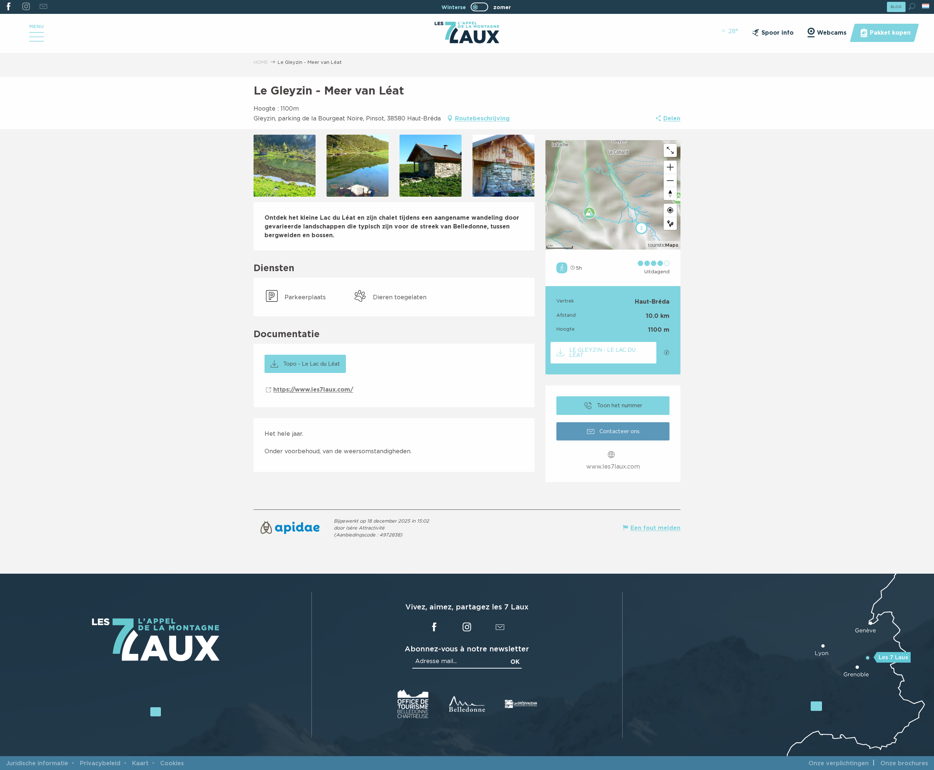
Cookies (172, 763)
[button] (912, 6)
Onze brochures (904, 763)
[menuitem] (467, 33)
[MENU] (36, 39)
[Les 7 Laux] (156, 659)
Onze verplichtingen (838, 763)
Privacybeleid (100, 763)
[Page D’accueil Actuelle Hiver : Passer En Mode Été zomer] (479, 7)
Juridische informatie (37, 763)
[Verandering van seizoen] (482, 7)
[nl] (926, 6)
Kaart (140, 763)
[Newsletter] (43, 7)
